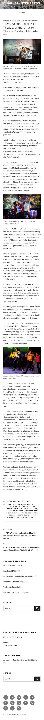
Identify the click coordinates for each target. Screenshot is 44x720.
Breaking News (13, 501)
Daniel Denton (27, 505)
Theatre (25, 501)
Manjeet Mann (32, 511)
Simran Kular (23, 515)
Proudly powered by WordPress (14, 714)
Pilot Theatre (13, 513)
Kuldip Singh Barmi (15, 511)
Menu (23, 12)
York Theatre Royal (24, 517)
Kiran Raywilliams (28, 509)
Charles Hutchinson (29, 20)
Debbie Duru (12, 507)
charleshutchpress (21, 3)
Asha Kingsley (13, 505)
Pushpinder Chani (29, 513)
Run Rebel (11, 515)
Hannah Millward (27, 507)
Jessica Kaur (13, 509)
